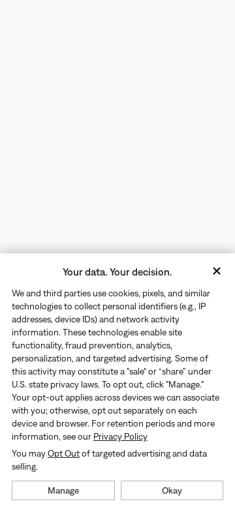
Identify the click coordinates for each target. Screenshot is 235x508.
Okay (172, 490)
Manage (63, 490)
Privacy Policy (120, 436)
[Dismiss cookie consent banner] (216, 272)
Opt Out (64, 453)
